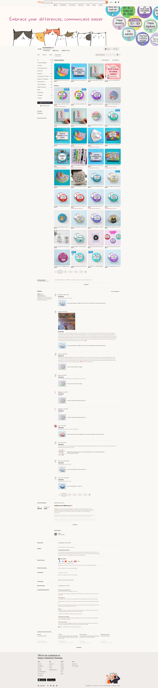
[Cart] (118, 2)
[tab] (45, 60)
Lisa (59, 442)
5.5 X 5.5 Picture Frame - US (85, 642)
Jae (59, 425)
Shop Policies (58, 54)
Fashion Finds (81, 5)
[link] (55, 271)
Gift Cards (101, 5)
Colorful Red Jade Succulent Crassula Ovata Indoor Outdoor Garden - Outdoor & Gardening (89, 636)
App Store (42, 680)
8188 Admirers (40, 113)
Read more (86, 284)
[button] (108, 49)
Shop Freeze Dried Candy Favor (107, 642)
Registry (94, 5)
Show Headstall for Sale (105, 635)
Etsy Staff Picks (63, 5)
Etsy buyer (60, 294)
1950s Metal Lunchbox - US (42, 642)
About (50, 54)
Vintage (88, 5)
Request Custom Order (45, 102)
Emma (59, 375)
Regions (118, 685)
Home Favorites (72, 5)
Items (38, 54)
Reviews (44, 54)
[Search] (106, 2)
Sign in (111, 2)
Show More (79, 647)
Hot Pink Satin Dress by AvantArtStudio (66, 642)
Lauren (59, 311)
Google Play (51, 680)
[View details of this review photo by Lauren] (66, 321)
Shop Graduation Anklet (41, 635)
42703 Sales (39, 111)
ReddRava (60, 392)
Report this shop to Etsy (42, 118)
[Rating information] (43, 50)
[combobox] (74, 2)
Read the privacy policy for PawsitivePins (66, 579)
